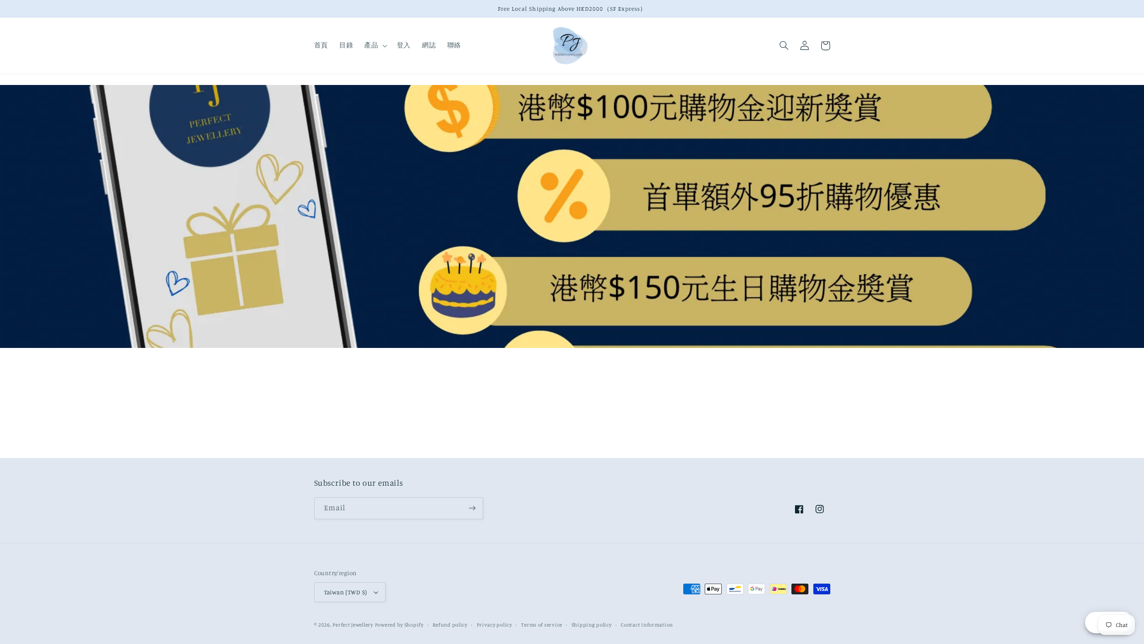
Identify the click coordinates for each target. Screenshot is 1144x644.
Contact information (647, 625)
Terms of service (541, 625)
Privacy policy (494, 625)
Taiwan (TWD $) (345, 592)
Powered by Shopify (399, 625)
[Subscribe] (472, 508)
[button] (375, 45)
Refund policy (450, 625)
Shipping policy (592, 625)
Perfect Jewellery (352, 625)
